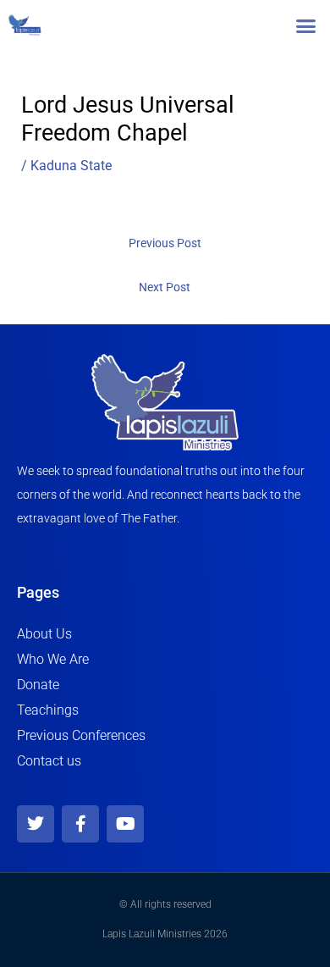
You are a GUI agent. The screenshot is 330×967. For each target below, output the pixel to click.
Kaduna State (71, 165)
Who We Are (53, 659)
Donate (38, 685)
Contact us (49, 761)
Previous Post (165, 243)
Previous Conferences (81, 735)
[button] (306, 25)
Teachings (48, 710)
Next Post (164, 287)
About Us (44, 634)
